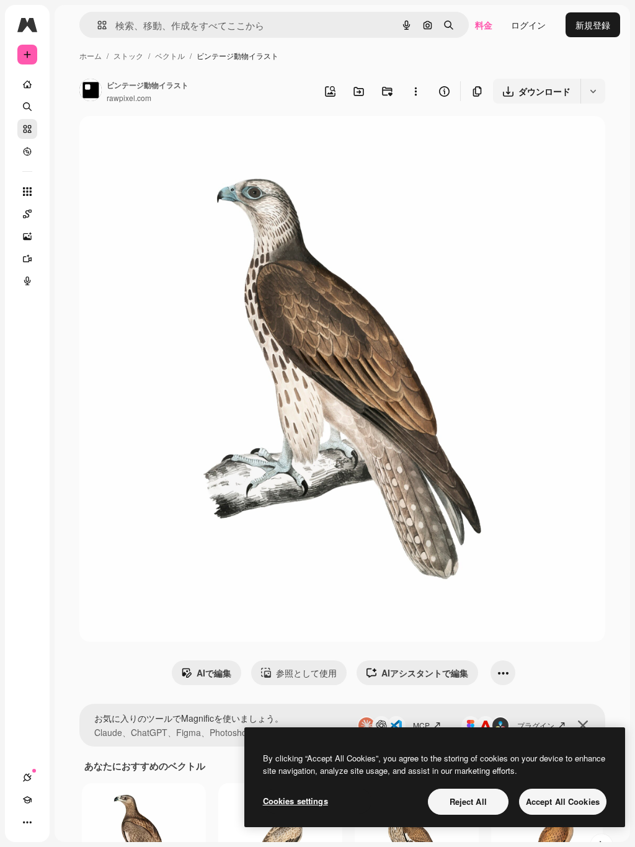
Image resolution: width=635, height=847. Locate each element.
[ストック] (27, 129)
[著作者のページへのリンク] (90, 91)
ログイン (528, 25)
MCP (421, 725)
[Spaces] (27, 214)
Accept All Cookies (563, 801)
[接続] (27, 777)
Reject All (468, 801)
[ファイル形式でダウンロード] (592, 91)
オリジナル (164, 139)
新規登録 (592, 25)
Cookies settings (295, 801)
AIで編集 (214, 673)
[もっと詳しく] (27, 151)
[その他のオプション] (415, 91)
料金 (483, 25)
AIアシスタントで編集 (424, 673)
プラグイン (535, 725)
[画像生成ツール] (27, 236)
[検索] (27, 107)
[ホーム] (27, 84)
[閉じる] (582, 725)
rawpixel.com (129, 97)
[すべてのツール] (27, 192)
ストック (128, 55)
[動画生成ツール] (27, 258)
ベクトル (170, 55)
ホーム (90, 55)
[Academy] (27, 800)
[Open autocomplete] (97, 25)
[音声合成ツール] (27, 281)
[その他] (27, 822)
